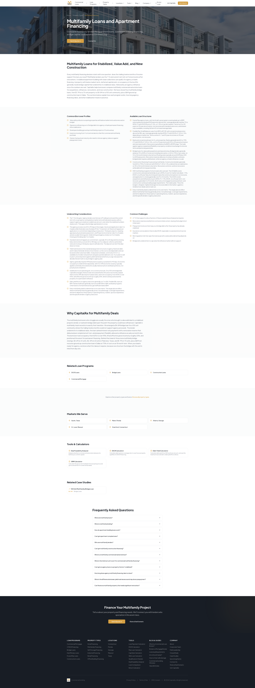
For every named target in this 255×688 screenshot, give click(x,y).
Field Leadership (175, 650)
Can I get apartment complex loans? (106, 536)
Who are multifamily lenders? (104, 542)
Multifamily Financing (94, 647)
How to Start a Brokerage (157, 658)
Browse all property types (140, 397)
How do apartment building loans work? (107, 530)
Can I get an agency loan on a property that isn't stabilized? (113, 567)
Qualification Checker (136, 659)
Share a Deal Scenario (137, 621)
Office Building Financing (96, 659)
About (172, 644)
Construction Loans (73, 659)
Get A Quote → (75, 41)
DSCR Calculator (134, 647)
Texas (110, 656)
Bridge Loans (71, 650)
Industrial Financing (94, 653)
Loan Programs (93, 3)
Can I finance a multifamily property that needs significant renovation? (117, 585)
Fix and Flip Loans (72, 656)
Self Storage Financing (95, 650)
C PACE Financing (72, 647)
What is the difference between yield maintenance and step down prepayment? (120, 579)
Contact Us (92, 41)
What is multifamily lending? (104, 524)
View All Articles (154, 666)
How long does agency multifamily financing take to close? (113, 573)
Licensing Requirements (157, 652)
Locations (119, 3)
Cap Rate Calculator (135, 653)
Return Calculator (134, 668)
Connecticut (112, 644)
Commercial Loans (79, 3)
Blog (136, 3)
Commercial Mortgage (74, 644)
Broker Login (159, 3)
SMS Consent (155, 680)
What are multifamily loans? (104, 518)
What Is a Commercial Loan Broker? (158, 645)
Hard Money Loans (73, 653)
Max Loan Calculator (135, 650)
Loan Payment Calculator (137, 644)
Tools (129, 3)
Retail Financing (93, 656)
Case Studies (174, 656)
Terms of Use (143, 680)
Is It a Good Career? (155, 655)
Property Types (106, 3)
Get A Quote (183, 3)
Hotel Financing (93, 644)
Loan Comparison (135, 665)
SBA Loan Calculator (135, 656)
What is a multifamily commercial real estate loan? (111, 555)
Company (146, 3)
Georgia (111, 650)
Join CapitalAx (171, 3)
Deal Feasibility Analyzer (136, 662)
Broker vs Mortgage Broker (158, 649)
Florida (110, 647)
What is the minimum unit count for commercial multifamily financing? (117, 561)
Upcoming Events (175, 659)
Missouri (110, 653)
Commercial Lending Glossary (156, 662)
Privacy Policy (131, 680)
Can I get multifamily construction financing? (109, 548)
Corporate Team (175, 647)
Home (69, 15)
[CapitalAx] (69, 3)
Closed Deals (174, 653)
